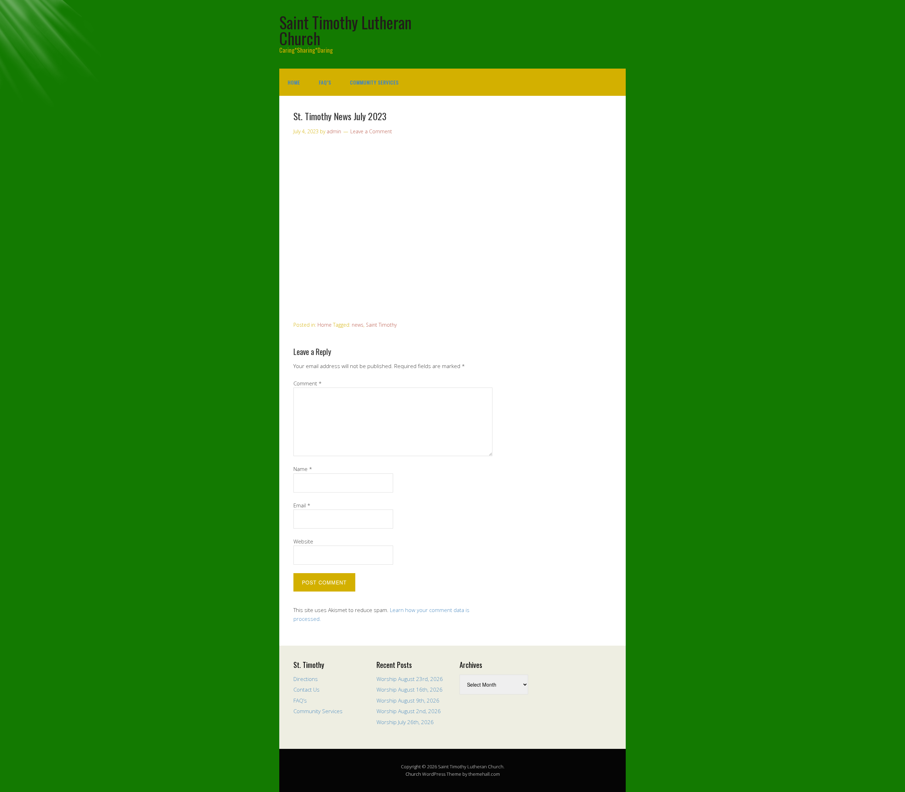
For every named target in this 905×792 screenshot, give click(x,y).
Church (413, 774)
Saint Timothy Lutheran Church (345, 30)
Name (302, 468)
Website (303, 541)
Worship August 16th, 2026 (409, 689)
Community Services (374, 82)
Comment (307, 383)
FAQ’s (325, 82)
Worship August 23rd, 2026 (409, 678)
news (357, 324)
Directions (305, 678)
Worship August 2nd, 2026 (408, 711)
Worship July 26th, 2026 (405, 722)
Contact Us (306, 689)
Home (294, 82)
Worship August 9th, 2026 (407, 700)
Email (301, 505)
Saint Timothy (381, 324)
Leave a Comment (371, 131)
